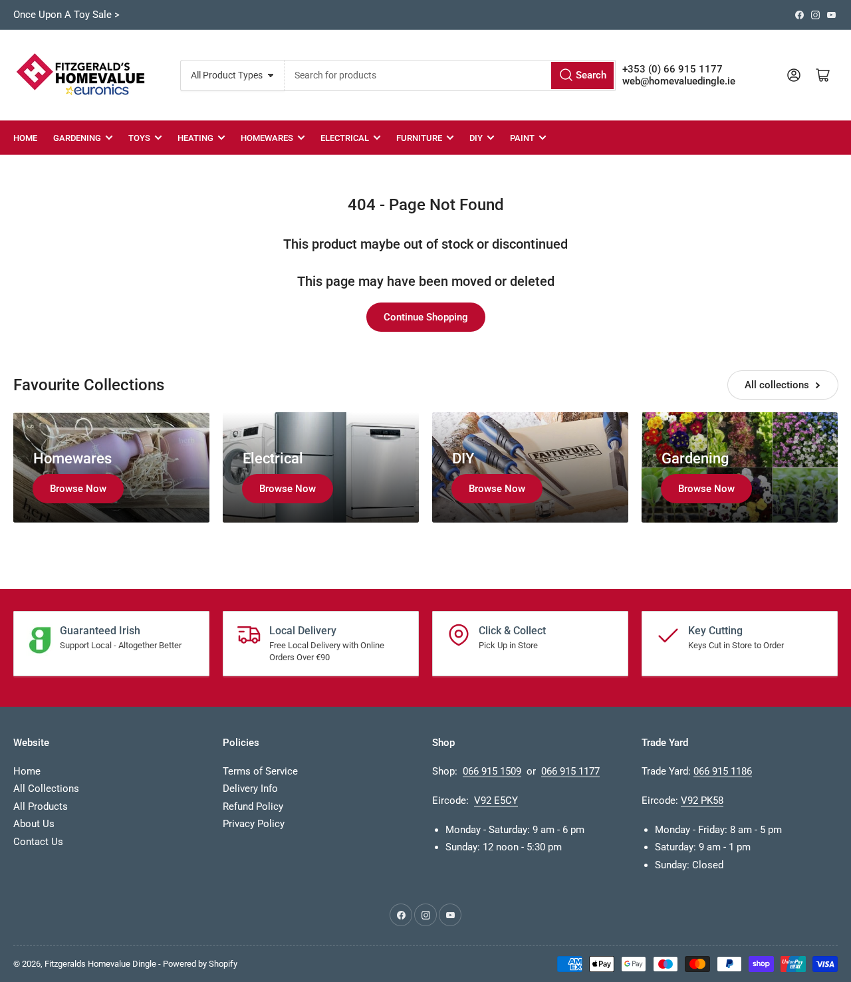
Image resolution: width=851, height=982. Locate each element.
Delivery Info (250, 789)
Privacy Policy (254, 824)
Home (25, 138)
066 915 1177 (570, 771)
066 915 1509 (492, 771)
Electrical (344, 138)
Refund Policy (253, 806)
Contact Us (38, 842)
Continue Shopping (426, 317)
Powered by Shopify (200, 964)
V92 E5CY (496, 800)
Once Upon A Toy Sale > (66, 15)
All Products (40, 806)
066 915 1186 (722, 771)
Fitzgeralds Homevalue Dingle (100, 964)
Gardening (77, 138)
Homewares (267, 138)
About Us (34, 824)
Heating (195, 138)
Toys (139, 138)
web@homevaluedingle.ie (678, 81)
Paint (522, 138)
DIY (476, 138)
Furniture (419, 138)
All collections (777, 385)
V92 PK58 (702, 800)
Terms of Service (260, 771)
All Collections (46, 789)
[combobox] (450, 75)
